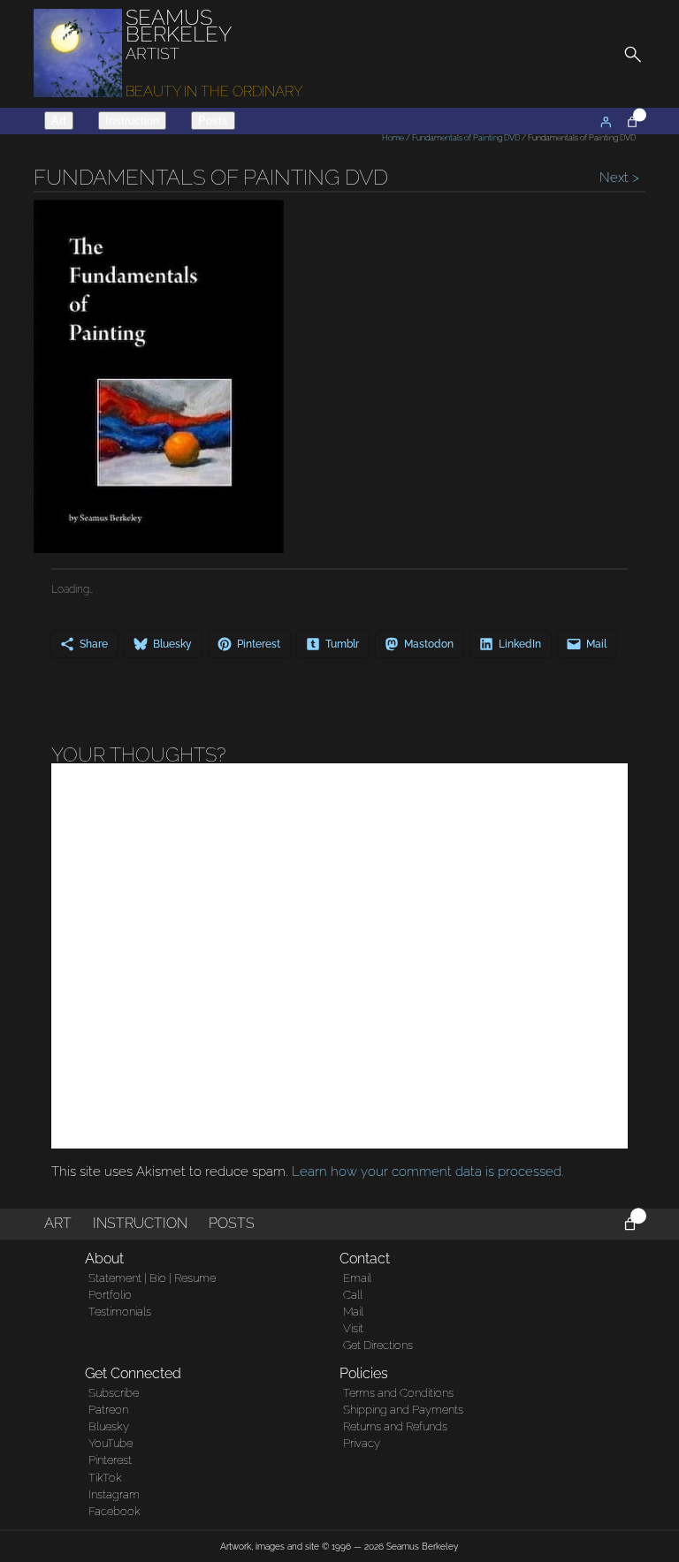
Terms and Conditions (398, 1392)
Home (393, 137)
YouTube (110, 1443)
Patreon (108, 1409)
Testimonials (119, 1311)
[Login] (605, 122)
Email (357, 1278)
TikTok (105, 1477)
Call (352, 1294)
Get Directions (378, 1345)
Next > (617, 178)
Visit (353, 1328)
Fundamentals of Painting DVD (466, 137)
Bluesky (108, 1426)
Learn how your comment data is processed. (428, 1171)
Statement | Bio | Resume (152, 1278)
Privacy (361, 1443)
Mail (353, 1311)
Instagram (114, 1494)
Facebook (114, 1511)
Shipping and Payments (403, 1409)
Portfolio (110, 1294)
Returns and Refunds (395, 1426)
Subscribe (113, 1392)
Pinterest (110, 1460)
